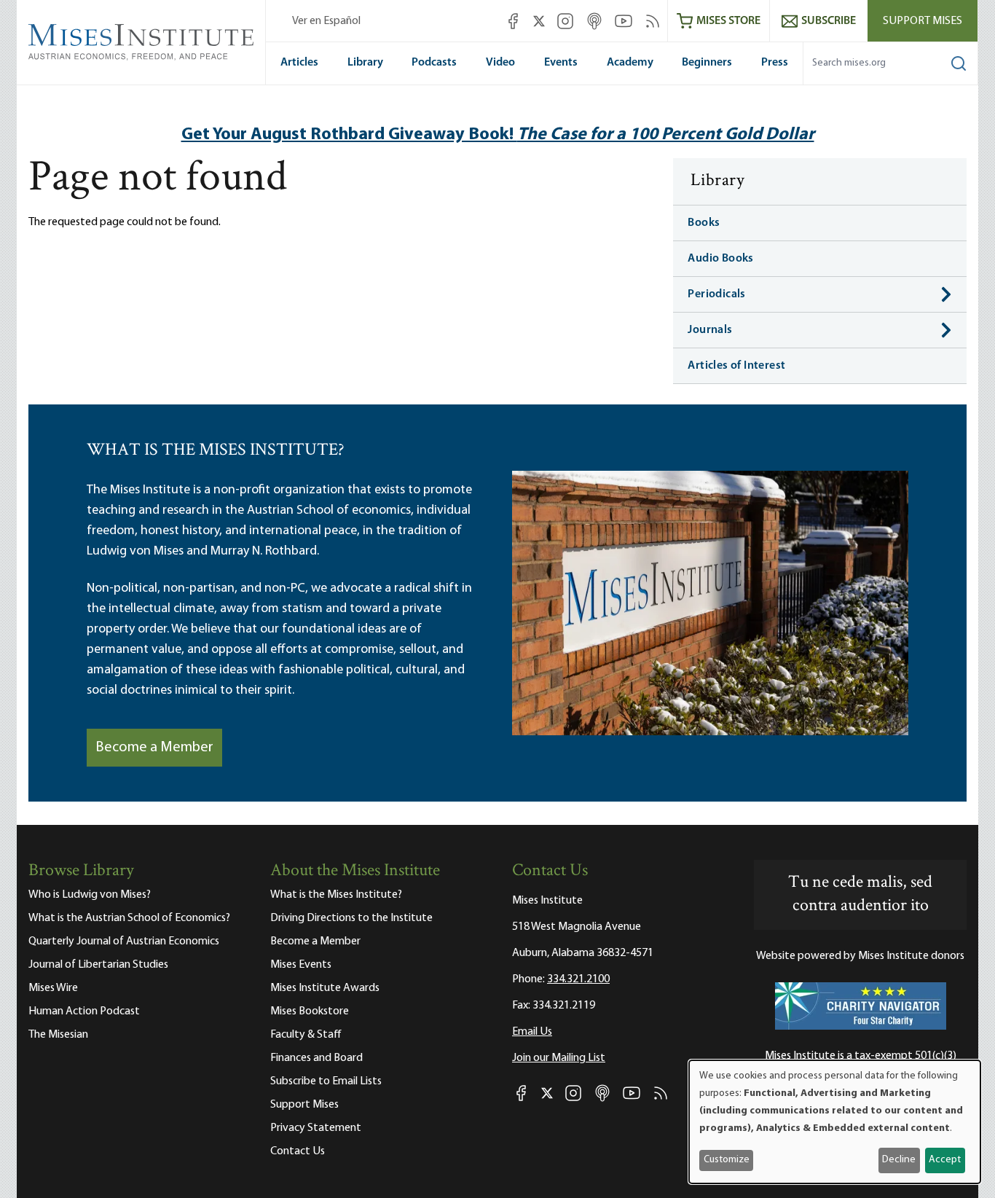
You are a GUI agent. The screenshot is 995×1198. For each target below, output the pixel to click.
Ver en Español (326, 21)
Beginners (707, 62)
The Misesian (58, 1035)
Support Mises (922, 21)
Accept (945, 1159)
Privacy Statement (315, 1128)
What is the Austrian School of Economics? (129, 918)
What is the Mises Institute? (336, 895)
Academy (630, 62)
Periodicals (716, 294)
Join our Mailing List (558, 1058)
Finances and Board (316, 1058)
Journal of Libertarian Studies (98, 965)
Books (704, 223)
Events (561, 62)
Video (500, 62)
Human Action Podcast (84, 1011)
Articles (299, 62)
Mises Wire (53, 988)
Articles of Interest (736, 366)
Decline (899, 1159)
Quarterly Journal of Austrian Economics (123, 941)
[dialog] (834, 1121)
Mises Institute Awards (324, 988)
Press (774, 62)
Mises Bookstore (309, 1011)
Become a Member (154, 747)
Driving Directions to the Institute (351, 918)
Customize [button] (727, 1159)
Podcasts (434, 62)
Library (365, 62)
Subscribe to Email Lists (326, 1081)
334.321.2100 (578, 979)
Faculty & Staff (306, 1035)
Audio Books (720, 259)
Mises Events (300, 965)
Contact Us (297, 1151)
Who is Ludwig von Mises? (89, 895)
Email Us (532, 1032)
